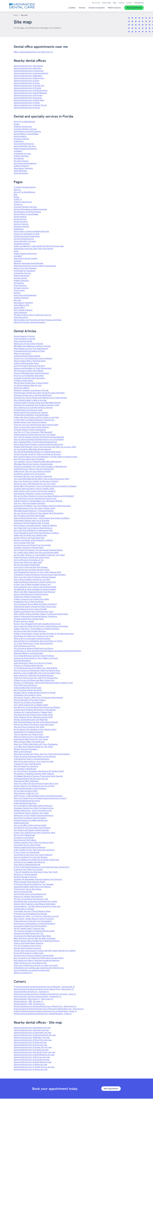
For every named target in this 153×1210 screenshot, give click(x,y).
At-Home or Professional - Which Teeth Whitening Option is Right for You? (43, 683)
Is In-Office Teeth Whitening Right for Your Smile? (33, 746)
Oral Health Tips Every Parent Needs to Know (32, 911)
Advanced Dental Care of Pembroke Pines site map (34, 1052)
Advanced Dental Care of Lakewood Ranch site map (35, 1035)
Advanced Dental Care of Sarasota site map (31, 1059)
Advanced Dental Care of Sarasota (28, 98)
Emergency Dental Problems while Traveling (31, 523)
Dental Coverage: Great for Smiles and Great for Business (37, 454)
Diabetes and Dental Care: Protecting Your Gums (34, 611)
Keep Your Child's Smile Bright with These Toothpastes (36, 744)
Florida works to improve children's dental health (34, 955)
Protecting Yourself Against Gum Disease (30, 914)
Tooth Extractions (21, 173)
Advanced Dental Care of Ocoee (27, 83)
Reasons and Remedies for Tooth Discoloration (33, 368)
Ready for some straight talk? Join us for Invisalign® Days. (37, 673)
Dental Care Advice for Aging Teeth (28, 562)
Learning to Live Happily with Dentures (29, 862)
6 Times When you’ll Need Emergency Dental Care (34, 420)
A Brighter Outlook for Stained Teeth (28, 547)
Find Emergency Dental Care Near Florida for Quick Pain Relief (39, 393)
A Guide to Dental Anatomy (25, 187)
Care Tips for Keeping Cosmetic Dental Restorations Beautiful (39, 437)
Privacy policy (19, 290)
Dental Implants (20, 136)
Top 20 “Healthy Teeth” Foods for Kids (29, 928)
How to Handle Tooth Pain (24, 543)
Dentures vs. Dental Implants (25, 874)
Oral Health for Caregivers (24, 271)
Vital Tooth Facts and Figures (25, 685)
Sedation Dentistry (21, 166)
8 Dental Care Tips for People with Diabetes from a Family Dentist (40, 398)
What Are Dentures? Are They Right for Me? (31, 737)
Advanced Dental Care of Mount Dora (29, 78)
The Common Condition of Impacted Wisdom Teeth (34, 931)
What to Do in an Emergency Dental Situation (32, 638)
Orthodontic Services (22, 153)
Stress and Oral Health (23, 341)
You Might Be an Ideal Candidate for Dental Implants (35, 589)
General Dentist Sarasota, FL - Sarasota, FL (31, 991)
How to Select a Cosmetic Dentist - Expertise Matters (35, 525)
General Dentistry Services (25, 146)
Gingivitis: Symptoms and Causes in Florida (31, 390)
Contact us (18, 204)
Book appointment (111, 1088)
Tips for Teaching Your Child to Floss (28, 734)
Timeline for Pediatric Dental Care (27, 597)
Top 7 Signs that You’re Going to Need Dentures (33, 528)
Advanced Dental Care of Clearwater (29, 71)
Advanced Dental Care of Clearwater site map (32, 1032)
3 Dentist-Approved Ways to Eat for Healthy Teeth (34, 488)
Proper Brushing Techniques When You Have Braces (35, 756)
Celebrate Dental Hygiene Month (27, 356)
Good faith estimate (22, 243)
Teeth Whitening (20, 171)
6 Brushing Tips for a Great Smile (27, 845)
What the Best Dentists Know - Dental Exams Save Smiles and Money (42, 518)
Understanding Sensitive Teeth (26, 363)
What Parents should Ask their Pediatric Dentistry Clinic (36, 405)
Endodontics (19, 141)
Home (16, 15)
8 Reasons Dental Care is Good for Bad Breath (33, 395)
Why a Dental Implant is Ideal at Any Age (30, 400)
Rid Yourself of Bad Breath (24, 835)
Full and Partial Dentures (24, 144)
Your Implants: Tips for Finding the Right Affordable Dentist (37, 461)
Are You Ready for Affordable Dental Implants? (32, 449)
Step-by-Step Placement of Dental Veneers (31, 594)
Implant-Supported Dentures (25, 148)
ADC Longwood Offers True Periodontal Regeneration (35, 442)
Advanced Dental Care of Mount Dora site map (33, 1040)
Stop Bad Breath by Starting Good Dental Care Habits (35, 901)
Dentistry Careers (21, 224)
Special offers (19, 307)
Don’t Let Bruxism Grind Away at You (29, 560)
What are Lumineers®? (23, 973)
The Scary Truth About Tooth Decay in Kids (31, 899)
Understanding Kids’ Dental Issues (28, 687)
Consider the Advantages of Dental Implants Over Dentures (38, 879)
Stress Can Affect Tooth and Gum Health (30, 825)
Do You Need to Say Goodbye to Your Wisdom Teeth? (35, 729)
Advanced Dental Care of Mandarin (28, 76)
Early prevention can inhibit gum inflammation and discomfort (39, 958)
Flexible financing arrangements (27, 236)
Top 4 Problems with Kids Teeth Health (29, 515)
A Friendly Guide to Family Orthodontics (30, 429)
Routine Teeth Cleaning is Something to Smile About (34, 904)
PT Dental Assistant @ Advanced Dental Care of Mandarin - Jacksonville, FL (44, 986)
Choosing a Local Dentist (24, 837)
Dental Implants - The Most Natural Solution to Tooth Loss (37, 906)
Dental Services (20, 219)
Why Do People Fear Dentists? (26, 766)
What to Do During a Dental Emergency (29, 322)
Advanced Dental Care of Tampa (27, 103)
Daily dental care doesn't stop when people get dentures (37, 960)
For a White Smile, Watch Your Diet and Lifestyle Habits (36, 552)
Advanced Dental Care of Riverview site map (32, 1057)
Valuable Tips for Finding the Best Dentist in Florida (34, 692)
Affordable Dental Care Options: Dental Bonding (33, 464)
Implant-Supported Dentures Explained (29, 847)
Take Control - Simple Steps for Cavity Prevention (34, 918)
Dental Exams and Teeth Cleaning (27, 131)
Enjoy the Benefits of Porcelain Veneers (30, 700)
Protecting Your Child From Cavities (28, 869)
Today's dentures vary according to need (30, 963)
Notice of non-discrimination (25, 268)
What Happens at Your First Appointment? (31, 348)
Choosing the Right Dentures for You (28, 933)
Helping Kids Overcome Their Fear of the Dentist (33, 248)
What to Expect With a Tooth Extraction (30, 361)
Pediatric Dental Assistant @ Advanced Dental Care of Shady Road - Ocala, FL (45, 1011)
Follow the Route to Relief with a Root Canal (31, 557)
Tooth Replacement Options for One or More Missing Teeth (37, 572)
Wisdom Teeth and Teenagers (26, 749)
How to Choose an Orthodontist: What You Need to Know (37, 670)
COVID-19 (18, 199)
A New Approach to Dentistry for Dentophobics (33, 921)
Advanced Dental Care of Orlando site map (31, 1050)
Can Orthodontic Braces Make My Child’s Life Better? (35, 604)
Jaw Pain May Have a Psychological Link (30, 894)
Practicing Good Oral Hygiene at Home (29, 351)
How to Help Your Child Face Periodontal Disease (34, 675)
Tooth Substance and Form (24, 646)
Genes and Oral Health (23, 891)
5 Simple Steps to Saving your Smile (28, 410)
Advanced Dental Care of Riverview (28, 95)
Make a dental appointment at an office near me (33, 52)
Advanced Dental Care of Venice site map (30, 1069)
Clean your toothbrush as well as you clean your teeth (36, 965)
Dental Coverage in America (25, 877)
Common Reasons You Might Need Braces (31, 820)
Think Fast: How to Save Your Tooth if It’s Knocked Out (36, 678)
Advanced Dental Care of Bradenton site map (32, 1027)
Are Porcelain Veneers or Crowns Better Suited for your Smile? (39, 555)
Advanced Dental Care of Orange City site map (33, 1047)
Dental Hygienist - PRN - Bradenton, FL (29, 1004)
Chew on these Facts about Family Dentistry (32, 427)
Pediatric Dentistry (21, 156)
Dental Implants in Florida (24, 336)
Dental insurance (21, 221)
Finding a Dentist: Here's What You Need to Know (34, 842)
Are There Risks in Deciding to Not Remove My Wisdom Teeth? (39, 771)
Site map (17, 300)
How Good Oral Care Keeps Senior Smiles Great (33, 715)
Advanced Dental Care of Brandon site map (31, 1030)
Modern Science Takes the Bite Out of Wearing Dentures (36, 941)
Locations (18, 261)
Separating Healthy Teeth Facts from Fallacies (32, 887)
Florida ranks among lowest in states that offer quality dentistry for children (45, 950)
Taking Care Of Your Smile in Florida (28, 343)
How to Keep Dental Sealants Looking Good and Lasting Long (38, 444)
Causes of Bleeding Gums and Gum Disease (31, 373)
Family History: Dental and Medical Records (31, 231)
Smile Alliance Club (21, 305)
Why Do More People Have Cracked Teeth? (31, 383)
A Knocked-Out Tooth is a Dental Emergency (31, 759)
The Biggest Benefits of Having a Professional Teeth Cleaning (38, 776)
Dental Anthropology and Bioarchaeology (30, 209)
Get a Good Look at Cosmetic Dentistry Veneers (33, 407)
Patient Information (21, 275)
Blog (15, 194)
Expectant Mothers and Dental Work (28, 653)
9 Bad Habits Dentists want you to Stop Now (32, 520)
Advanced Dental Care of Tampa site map (30, 1064)
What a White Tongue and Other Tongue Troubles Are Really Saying (41, 614)
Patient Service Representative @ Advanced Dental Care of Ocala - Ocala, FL (45, 994)
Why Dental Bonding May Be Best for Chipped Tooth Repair (37, 452)
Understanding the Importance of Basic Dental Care (35, 582)
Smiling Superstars (21, 823)
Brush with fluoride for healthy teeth (28, 953)
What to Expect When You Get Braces (29, 742)
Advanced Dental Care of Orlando (27, 88)
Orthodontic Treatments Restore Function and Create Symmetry (40, 574)
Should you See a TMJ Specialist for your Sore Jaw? (35, 484)
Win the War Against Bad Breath (27, 565)
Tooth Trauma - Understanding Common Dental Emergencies (38, 796)
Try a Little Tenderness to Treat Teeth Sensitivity (33, 643)
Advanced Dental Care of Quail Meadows (30, 93)
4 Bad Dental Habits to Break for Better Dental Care (35, 606)
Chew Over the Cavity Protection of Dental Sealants (35, 577)
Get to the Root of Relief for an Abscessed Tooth (33, 530)
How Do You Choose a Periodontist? (28, 702)
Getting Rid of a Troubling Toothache (28, 732)
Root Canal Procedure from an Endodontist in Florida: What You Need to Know (45, 456)
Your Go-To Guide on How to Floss (27, 945)
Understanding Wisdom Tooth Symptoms (30, 788)
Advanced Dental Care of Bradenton (28, 66)
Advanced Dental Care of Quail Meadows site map (34, 1055)
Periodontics (19, 158)
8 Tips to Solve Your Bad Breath (26, 852)
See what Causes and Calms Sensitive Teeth (32, 570)
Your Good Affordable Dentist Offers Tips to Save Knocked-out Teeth (41, 479)
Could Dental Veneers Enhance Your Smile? (31, 813)
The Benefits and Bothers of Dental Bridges (31, 415)
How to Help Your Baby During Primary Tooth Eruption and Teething (41, 626)
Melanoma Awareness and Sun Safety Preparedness (35, 266)
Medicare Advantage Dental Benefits (28, 263)
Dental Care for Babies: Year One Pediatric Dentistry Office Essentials (42, 506)
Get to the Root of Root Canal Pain (28, 690)
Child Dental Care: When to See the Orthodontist (34, 469)
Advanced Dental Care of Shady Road (29, 100)
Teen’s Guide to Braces (23, 310)
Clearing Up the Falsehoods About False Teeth (32, 936)
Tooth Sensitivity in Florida (24, 339)
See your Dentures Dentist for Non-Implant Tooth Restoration (39, 513)
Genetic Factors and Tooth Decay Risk (29, 538)
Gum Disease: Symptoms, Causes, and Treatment (34, 493)
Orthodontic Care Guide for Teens (27, 695)
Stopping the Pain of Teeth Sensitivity (29, 601)
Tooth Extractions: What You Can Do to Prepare (33, 663)
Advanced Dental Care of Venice (27, 107)
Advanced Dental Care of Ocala (26, 80)
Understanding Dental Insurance (27, 801)
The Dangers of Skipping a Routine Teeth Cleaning (34, 773)
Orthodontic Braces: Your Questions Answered (33, 476)
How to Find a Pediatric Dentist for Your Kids (32, 579)
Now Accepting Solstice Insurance (27, 948)
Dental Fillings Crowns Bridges (26, 134)
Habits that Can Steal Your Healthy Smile (30, 535)
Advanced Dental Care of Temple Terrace (30, 105)
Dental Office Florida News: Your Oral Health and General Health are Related (45, 486)
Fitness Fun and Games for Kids (26, 234)
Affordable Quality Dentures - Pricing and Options (34, 511)
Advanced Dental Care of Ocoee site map (30, 1045)
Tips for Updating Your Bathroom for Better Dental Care (36, 859)
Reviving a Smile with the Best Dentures (30, 631)
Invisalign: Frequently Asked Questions (29, 378)
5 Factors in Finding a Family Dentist (28, 665)
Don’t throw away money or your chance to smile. (34, 761)
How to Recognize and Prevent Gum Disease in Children (36, 533)
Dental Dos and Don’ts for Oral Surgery (30, 474)
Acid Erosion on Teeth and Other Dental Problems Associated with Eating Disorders (47, 651)
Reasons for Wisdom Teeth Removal (28, 896)
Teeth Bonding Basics (22, 660)
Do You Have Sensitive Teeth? (26, 791)
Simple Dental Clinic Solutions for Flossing (31, 412)
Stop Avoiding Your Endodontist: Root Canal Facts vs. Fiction (38, 641)
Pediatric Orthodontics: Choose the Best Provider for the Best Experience (44, 633)
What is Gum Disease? (23, 751)
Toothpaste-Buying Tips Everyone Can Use (31, 778)
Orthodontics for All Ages (24, 909)
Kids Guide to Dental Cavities (26, 258)
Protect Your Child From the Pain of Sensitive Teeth (34, 832)
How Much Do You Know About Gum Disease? (32, 828)
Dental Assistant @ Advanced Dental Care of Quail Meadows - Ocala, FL (43, 1014)
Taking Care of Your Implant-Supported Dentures (33, 815)
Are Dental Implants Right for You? (28, 385)
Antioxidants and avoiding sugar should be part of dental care (39, 968)
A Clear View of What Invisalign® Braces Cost (32, 584)
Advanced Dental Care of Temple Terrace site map (34, 1067)
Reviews (17, 293)
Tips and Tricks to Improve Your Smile (29, 727)
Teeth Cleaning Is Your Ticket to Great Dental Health (35, 587)
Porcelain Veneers (21, 161)
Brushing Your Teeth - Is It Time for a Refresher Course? (36, 916)
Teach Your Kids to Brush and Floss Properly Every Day (36, 783)
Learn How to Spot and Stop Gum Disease (31, 567)
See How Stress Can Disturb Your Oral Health (32, 545)
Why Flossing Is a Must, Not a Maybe (28, 370)
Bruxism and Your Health (24, 621)
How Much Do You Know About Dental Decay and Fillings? (37, 707)
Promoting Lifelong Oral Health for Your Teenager (34, 884)
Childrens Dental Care (23, 126)
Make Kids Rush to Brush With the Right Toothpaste (35, 938)
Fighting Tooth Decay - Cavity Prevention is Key (33, 810)
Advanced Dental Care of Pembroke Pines (31, 90)
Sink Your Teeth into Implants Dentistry (29, 503)
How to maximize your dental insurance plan (32, 970)
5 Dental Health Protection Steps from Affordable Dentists (37, 402)
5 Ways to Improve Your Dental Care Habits (31, 599)
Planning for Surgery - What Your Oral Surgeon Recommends (38, 697)
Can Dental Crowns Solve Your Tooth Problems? (33, 855)
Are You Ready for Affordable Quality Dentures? (33, 805)
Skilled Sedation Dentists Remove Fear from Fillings (35, 434)
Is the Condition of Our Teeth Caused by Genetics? (34, 850)
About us (17, 189)
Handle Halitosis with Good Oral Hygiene (30, 422)
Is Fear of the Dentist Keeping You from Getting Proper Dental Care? (41, 867)
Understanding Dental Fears (25, 803)
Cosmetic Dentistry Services (25, 129)
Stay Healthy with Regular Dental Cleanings (31, 830)
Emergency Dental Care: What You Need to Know (34, 808)
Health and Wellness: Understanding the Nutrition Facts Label (39, 246)
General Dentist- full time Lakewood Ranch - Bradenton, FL (37, 996)
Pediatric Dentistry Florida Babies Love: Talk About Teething (38, 501)
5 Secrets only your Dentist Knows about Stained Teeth (36, 425)
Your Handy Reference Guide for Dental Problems (34, 656)
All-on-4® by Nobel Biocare (24, 121)
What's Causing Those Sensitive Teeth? (29, 882)
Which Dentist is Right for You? (26, 793)
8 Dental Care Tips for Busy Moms (27, 889)
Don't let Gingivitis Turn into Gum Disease (30, 857)
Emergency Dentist (21, 139)
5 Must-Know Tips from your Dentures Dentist (32, 471)
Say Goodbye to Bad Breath (25, 769)
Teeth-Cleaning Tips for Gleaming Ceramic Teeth (33, 717)
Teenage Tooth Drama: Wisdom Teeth (29, 619)
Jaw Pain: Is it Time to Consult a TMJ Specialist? (33, 432)
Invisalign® (18, 151)
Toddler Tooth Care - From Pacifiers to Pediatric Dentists (36, 629)
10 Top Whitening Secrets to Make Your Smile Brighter (36, 668)
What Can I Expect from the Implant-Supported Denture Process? (40, 798)
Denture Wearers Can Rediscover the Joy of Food (34, 786)
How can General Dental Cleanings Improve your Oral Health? (39, 439)
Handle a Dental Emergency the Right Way (31, 719)
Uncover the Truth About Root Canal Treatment (33, 358)
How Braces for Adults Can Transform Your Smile (34, 636)
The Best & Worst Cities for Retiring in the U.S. (32, 315)
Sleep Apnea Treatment (23, 168)
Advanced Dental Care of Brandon (27, 68)
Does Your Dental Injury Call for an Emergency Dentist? (36, 481)
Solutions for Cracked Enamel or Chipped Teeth (33, 712)
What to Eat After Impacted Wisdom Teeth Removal (34, 592)
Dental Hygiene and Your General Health (30, 609)
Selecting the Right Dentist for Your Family (31, 739)
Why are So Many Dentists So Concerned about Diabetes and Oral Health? (44, 496)
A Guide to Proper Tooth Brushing (27, 764)
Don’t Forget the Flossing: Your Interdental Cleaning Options (38, 550)
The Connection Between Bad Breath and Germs (33, 648)
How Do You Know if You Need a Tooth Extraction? (34, 724)
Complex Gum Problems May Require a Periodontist (35, 710)
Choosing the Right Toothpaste (26, 781)
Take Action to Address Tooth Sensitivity (30, 818)
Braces (16, 124)
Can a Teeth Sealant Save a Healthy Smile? (31, 705)
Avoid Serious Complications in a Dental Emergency (34, 923)
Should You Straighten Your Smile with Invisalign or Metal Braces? (40, 466)
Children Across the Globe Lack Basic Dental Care (34, 680)
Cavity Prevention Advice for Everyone (29, 366)
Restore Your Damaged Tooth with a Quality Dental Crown (37, 624)
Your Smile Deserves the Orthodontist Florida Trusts (35, 498)
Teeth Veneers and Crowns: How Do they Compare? (35, 491)
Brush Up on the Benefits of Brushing (29, 375)
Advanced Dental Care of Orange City (29, 85)
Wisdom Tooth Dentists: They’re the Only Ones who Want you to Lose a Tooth (45, 447)
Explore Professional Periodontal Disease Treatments (35, 616)
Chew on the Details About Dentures (28, 943)
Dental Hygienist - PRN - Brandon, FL (28, 1001)
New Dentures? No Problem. (25, 840)
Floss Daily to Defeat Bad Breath (27, 864)
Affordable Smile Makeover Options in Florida (32, 346)
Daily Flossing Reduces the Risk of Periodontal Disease (36, 722)
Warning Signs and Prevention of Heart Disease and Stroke (37, 320)
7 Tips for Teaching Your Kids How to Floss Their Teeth (36, 872)
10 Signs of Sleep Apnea (23, 380)
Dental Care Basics (21, 388)
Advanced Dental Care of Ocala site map (30, 1042)
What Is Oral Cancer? (22, 353)
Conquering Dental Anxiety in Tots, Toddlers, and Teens (36, 658)
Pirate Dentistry (20, 285)
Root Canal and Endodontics (25, 163)
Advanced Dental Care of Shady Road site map (32, 1062)
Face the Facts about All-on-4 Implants (29, 459)
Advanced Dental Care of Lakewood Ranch (31, 73)
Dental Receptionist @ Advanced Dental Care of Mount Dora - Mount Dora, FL (45, 1006)
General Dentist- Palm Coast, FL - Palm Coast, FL (33, 999)
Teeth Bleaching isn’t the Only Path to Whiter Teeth (34, 508)
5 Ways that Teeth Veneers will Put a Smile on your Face (36, 417)
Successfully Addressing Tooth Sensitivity (30, 926)
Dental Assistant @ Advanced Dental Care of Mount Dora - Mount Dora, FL (44, 989)
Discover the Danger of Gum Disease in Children (33, 540)
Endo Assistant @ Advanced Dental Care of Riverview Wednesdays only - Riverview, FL (49, 1009)
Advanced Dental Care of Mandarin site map (32, 1037)
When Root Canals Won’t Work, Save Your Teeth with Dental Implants (42, 754)
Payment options (20, 278)
